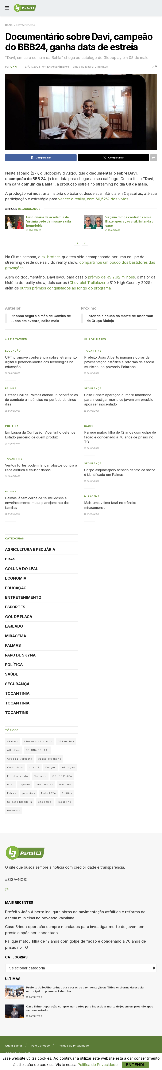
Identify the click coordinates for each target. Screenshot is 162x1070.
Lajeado (14, 626)
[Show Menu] (7, 8)
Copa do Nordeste (19, 758)
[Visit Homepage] (24, 8)
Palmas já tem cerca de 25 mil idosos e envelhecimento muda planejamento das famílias (37, 503)
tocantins (13, 810)
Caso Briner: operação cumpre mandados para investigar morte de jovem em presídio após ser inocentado (118, 400)
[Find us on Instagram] (6, 890)
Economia (15, 578)
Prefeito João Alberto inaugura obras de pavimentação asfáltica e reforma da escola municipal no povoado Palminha (119, 362)
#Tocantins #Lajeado (38, 741)
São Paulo (45, 801)
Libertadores (44, 784)
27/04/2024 (32, 66)
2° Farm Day (66, 741)
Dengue (50, 767)
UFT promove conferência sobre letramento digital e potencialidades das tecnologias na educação (41, 362)
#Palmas (12, 741)
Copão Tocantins (49, 758)
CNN (13, 66)
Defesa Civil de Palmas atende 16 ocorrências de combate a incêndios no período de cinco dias (41, 400)
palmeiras (28, 793)
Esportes (15, 607)
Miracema (15, 636)
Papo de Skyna (20, 655)
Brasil (12, 559)
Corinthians (15, 767)
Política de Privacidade (74, 1045)
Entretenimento (25, 25)
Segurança (17, 684)
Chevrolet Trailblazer (87, 282)
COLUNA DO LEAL (21, 568)
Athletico (13, 750)
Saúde (11, 674)
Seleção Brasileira (19, 801)
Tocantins (13, 458)
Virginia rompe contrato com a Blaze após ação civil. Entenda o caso (129, 221)
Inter (10, 784)
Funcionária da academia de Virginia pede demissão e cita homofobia (48, 221)
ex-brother (50, 257)
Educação (13, 350)
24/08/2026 (13, 373)
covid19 (34, 767)
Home (9, 25)
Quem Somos (14, 1045)
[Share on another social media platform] (153, 157)
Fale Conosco (40, 1045)
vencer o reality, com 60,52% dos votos (93, 199)
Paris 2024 (48, 793)
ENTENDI (135, 1064)
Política (12, 425)
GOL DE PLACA (18, 616)
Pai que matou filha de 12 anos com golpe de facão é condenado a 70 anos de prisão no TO (120, 437)
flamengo (40, 776)
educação (68, 767)
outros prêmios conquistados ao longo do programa (65, 288)
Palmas (11, 388)
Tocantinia (17, 693)
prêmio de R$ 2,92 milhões (111, 277)
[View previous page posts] (77, 243)
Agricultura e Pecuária (30, 549)
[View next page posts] (85, 243)
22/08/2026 (34, 230)
